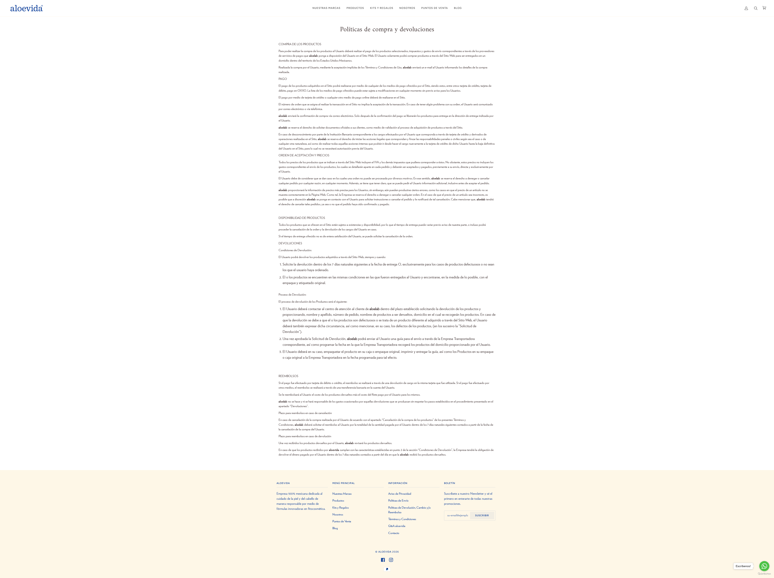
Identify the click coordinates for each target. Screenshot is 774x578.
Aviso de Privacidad (399, 493)
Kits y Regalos (340, 507)
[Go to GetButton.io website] (764, 574)
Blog (335, 528)
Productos (338, 500)
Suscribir (482, 515)
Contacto (393, 533)
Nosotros (337, 514)
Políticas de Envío (398, 500)
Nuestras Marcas (342, 493)
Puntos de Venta (341, 521)
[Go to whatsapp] (764, 566)
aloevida (384, 551)
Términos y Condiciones (402, 519)
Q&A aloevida (396, 526)
